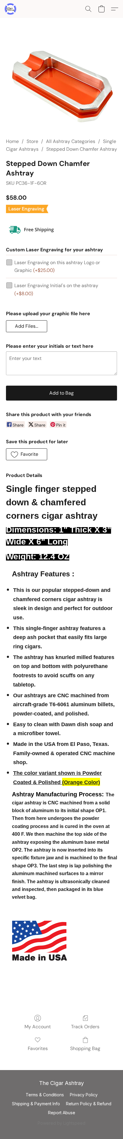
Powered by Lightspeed (61, 1123)
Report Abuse (61, 1112)
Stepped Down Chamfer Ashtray (81, 149)
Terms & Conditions (45, 1094)
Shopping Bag (85, 1048)
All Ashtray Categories (70, 141)
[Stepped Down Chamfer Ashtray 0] (61, 85)
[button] (11, 9)
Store (32, 141)
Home (12, 141)
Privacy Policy (84, 1094)
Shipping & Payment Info (36, 1103)
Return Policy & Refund (88, 1103)
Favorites (38, 1048)
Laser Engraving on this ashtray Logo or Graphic (57, 266)
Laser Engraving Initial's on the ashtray (56, 289)
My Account (37, 1026)
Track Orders (85, 1026)
